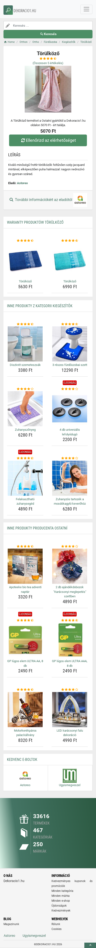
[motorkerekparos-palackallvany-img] (25, 709)
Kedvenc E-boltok (22, 759)
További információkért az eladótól (43, 199)
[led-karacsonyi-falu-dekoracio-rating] (70, 689)
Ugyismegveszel (34, 935)
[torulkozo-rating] (25, 240)
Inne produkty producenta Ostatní (37, 528)
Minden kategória (62, 891)
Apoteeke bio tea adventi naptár (25, 589)
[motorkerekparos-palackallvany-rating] (25, 689)
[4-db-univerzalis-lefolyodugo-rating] (70, 389)
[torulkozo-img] (25, 260)
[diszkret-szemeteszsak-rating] (25, 324)
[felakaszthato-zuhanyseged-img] (25, 478)
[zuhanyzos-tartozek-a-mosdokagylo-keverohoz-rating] (70, 458)
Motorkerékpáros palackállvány (25, 733)
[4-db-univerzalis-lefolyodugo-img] (70, 408)
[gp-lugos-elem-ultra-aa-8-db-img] (25, 640)
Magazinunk (11, 924)
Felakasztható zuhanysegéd (25, 501)
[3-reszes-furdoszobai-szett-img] (70, 343)
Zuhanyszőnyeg (25, 429)
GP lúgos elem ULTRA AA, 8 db (25, 663)
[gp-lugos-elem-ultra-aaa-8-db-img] (70, 640)
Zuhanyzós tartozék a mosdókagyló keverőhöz (70, 501)
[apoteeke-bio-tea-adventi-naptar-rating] (25, 546)
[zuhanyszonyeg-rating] (25, 389)
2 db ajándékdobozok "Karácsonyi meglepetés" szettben (69, 591)
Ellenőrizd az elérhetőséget (51, 140)
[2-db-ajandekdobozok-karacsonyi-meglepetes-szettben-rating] (70, 546)
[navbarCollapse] (86, 9)
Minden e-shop (60, 900)
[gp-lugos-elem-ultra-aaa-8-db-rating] (70, 620)
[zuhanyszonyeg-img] (25, 408)
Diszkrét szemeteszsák (25, 365)
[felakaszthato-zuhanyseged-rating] (25, 458)
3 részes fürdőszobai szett (69, 365)
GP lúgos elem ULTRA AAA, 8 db (69, 663)
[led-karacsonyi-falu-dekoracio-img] (70, 709)
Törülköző (25, 281)
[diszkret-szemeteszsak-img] (25, 343)
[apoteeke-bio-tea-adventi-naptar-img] (25, 566)
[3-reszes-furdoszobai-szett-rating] (70, 324)
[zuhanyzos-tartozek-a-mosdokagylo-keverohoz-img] (70, 478)
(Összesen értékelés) (48, 63)
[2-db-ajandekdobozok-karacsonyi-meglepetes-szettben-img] (70, 566)
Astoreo (22, 183)
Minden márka (60, 895)
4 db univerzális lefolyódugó (70, 432)
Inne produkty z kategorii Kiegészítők (39, 306)
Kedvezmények (60, 910)
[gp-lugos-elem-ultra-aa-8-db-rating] (25, 620)
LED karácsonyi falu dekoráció (70, 733)
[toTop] (90, 945)
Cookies (56, 929)
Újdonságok (59, 905)
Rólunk (55, 924)
